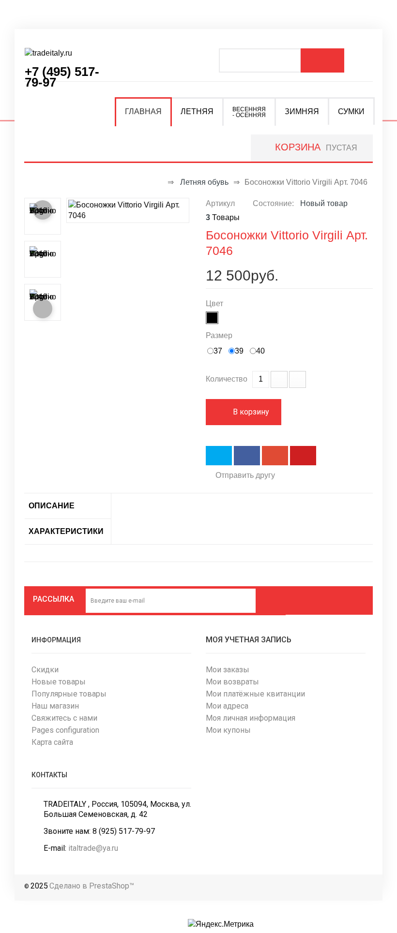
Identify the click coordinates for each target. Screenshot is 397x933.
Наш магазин (55, 706)
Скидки (45, 669)
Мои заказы (227, 669)
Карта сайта (52, 742)
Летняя (197, 111)
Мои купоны (228, 730)
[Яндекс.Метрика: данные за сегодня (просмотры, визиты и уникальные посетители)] (221, 924)
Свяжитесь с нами (64, 718)
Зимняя (302, 111)
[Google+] (339, 599)
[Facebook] (304, 599)
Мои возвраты (232, 681)
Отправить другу (245, 475)
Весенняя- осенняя (249, 112)
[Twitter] (322, 599)
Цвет (215, 303)
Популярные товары (69, 693)
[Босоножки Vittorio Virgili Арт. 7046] (127, 210)
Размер (220, 335)
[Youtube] (357, 599)
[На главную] (158, 182)
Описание (52, 506)
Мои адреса (227, 706)
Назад (42, 210)
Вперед (42, 308)
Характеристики (66, 531)
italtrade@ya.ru (93, 848)
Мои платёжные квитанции (255, 693)
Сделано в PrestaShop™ (91, 885)
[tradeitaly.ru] (63, 57)
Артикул (220, 203)
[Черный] (212, 317)
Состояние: (273, 203)
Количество (226, 379)
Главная (143, 111)
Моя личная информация (250, 718)
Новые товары (58, 681)
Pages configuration (65, 730)
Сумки (351, 111)
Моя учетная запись (248, 639)
